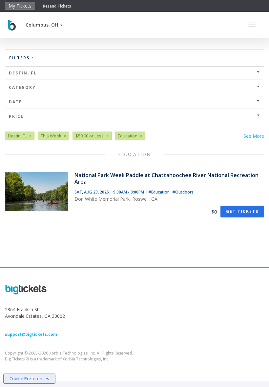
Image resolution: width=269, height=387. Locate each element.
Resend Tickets (57, 6)
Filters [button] (20, 58)
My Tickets (20, 6)
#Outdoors (183, 192)
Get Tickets (242, 211)
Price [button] (16, 116)
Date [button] (15, 102)
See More (253, 136)
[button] (44, 25)
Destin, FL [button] (23, 73)
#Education (159, 192)
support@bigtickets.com (31, 334)
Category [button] (22, 87)
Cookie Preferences (29, 378)
